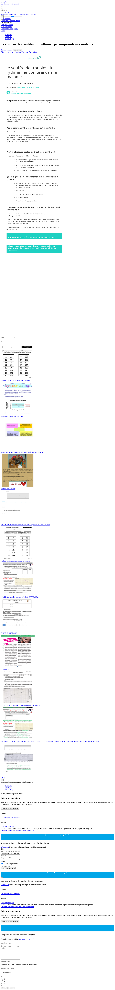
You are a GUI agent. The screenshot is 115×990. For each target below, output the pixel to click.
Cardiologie (9, 39)
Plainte (3, 826)
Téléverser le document (9, 14)
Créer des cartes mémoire (27, 14)
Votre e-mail (5, 961)
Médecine (8, 37)
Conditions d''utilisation (25, 831)
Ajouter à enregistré (30, 52)
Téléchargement (7, 50)
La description (10, 853)
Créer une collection (8, 868)
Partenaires (10, 826)
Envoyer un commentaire (10, 808)
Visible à (4, 861)
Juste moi (7, 866)
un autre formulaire (26, 939)
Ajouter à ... (17, 50)
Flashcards (16, 4)
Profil (3, 31)
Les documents (6, 4)
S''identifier (5, 12)
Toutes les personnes (11, 864)
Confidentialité (11, 831)
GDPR (3, 831)
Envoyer (11, 988)
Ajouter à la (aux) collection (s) (12, 52)
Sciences (8, 35)
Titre (2, 849)
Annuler (4, 988)
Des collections (14, 21)
